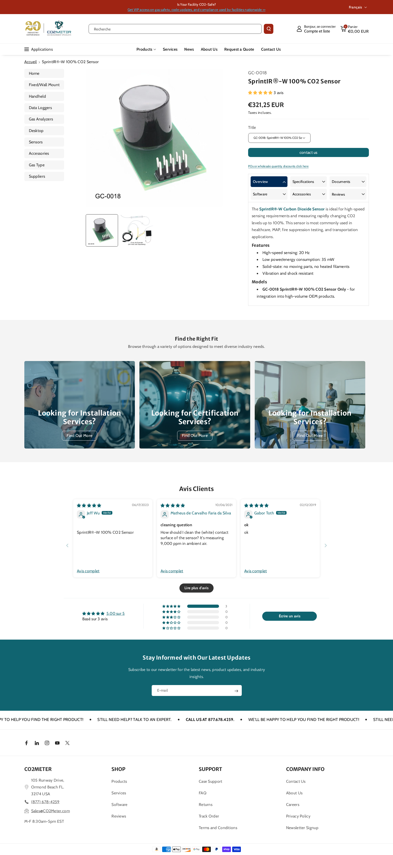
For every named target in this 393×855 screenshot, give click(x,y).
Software (260, 194)
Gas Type (37, 164)
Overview (260, 181)
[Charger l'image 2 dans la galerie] (137, 230)
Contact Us (296, 781)
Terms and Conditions (218, 827)
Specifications (303, 181)
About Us (294, 792)
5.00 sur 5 (115, 613)
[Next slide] (325, 545)
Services (118, 792)
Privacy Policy (298, 816)
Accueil (30, 61)
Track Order (209, 816)
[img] (89, 505)
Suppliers (37, 176)
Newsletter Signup (302, 827)
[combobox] (175, 28)
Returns (205, 804)
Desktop (36, 130)
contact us (308, 152)
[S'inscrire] (236, 690)
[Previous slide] (67, 545)
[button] (354, 29)
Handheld (37, 96)
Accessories (39, 153)
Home (34, 73)
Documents (341, 181)
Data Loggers (40, 107)
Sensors (36, 142)
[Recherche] (268, 29)
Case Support (210, 781)
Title (252, 127)
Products (144, 49)
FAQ (203, 792)
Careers (292, 804)
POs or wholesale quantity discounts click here (278, 166)
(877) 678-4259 (45, 801)
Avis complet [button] (88, 570)
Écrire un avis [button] (289, 616)
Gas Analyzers (41, 119)
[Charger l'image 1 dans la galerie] (102, 230)
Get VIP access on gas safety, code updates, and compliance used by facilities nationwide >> (196, 9)
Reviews (338, 194)
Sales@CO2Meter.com (50, 810)
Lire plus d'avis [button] (196, 588)
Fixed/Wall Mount (44, 84)
